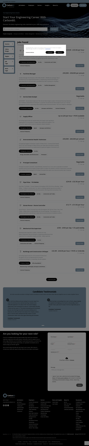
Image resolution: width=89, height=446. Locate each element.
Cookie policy (47, 48)
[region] (45, 50)
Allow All (60, 52)
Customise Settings (30, 52)
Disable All (50, 52)
